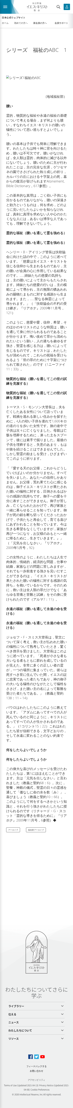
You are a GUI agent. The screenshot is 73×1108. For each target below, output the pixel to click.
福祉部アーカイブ (36, 830)
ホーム (5, 23)
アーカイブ (13, 830)
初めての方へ (21, 23)
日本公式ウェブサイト (13, 17)
